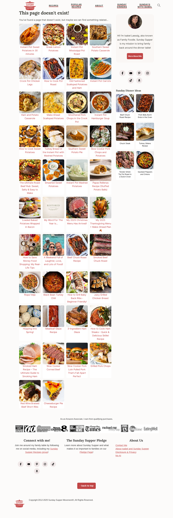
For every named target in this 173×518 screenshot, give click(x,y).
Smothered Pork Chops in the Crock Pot (77, 118)
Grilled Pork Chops (100, 366)
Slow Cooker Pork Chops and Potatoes (100, 152)
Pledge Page (86, 452)
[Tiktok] (131, 80)
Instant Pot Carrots (100, 81)
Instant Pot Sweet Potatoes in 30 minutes (30, 50)
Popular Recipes (76, 5)
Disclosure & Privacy (126, 452)
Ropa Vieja (29, 294)
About (99, 5)
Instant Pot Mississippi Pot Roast (77, 50)
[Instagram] (148, 73)
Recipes (53, 5)
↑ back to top (86, 485)
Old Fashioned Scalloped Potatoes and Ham (77, 84)
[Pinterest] (139, 73)
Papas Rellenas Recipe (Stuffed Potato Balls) (100, 186)
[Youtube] (131, 73)
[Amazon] (139, 80)
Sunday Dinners (122, 5)
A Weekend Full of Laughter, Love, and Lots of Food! (53, 261)
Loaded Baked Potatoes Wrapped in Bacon (30, 223)
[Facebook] (122, 73)
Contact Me (121, 445)
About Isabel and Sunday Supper (132, 449)
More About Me (135, 56)
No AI (118, 455)
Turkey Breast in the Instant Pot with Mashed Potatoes (53, 152)
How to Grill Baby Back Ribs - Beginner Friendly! (77, 298)
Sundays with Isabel (145, 5)
